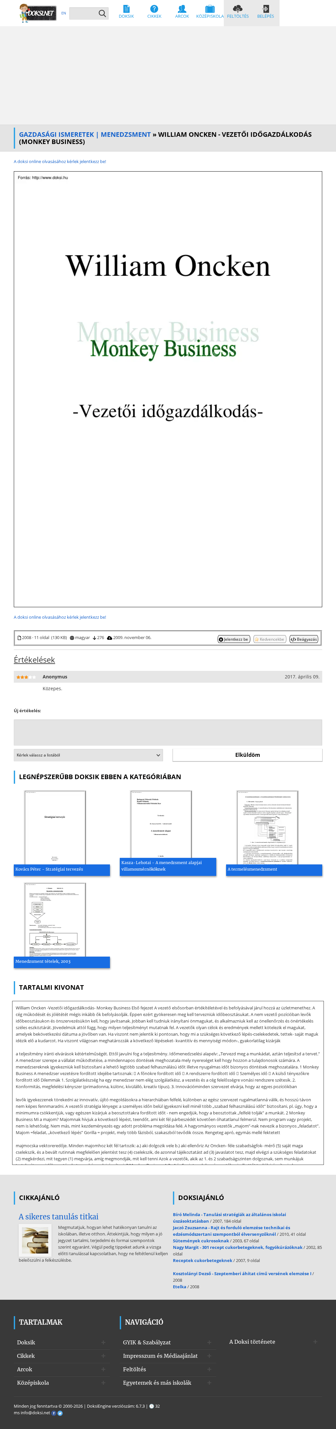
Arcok (182, 16)
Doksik (126, 16)
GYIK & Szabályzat (147, 1342)
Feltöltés (238, 16)
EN (63, 12)
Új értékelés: (27, 711)
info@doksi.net (35, 1413)
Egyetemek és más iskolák (157, 1382)
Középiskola (210, 16)
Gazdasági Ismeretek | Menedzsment (85, 134)
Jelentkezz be (236, 639)
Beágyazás (306, 639)
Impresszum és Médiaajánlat (160, 1356)
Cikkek (154, 16)
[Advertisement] (168, 75)
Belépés (265, 16)
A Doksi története (252, 1341)
